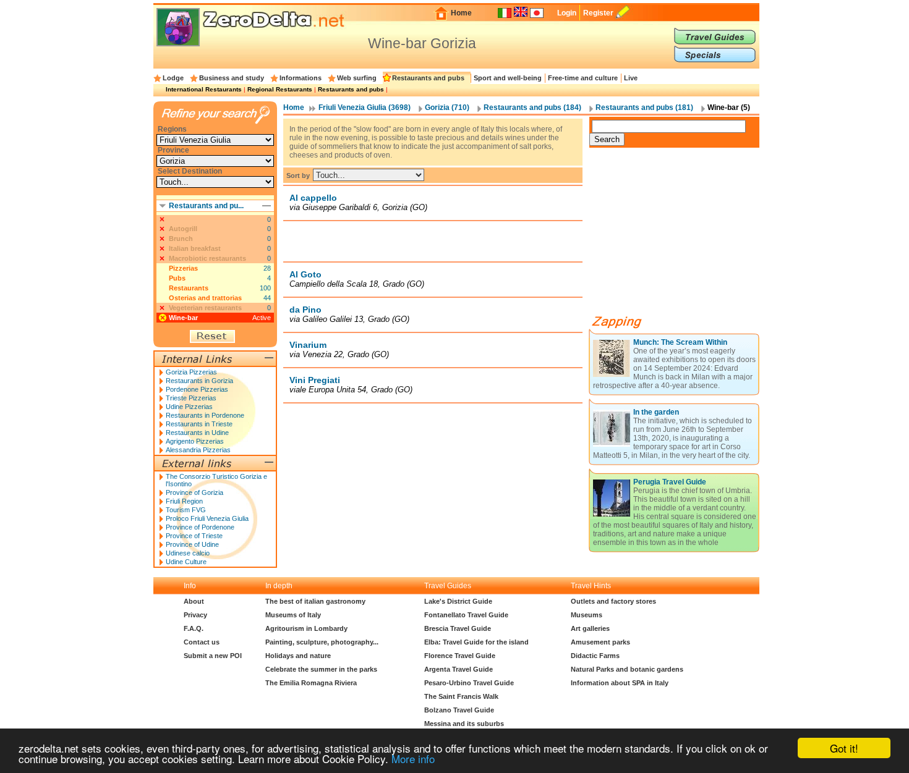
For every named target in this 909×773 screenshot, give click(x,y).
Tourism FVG (186, 509)
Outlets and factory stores (613, 601)
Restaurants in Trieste (199, 424)
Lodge (173, 78)
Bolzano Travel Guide (459, 710)
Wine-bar (183, 317)
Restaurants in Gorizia (199, 380)
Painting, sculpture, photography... (321, 642)
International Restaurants (204, 89)
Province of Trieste (194, 535)
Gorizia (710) (447, 107)
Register (598, 13)
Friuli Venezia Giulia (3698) (364, 107)
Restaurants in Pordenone (205, 415)
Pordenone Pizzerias (197, 389)
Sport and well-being (508, 78)
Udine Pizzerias (189, 406)
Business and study (231, 78)
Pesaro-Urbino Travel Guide (469, 682)
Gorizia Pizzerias (191, 372)
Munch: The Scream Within (680, 342)
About (194, 601)
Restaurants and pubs (428, 78)
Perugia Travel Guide (669, 482)
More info (413, 758)
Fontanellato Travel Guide (466, 615)
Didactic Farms (595, 655)
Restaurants (188, 288)
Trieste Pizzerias (191, 398)
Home (461, 13)
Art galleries (590, 628)
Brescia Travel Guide (457, 628)
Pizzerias (183, 268)
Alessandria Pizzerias (198, 450)
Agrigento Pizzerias (195, 441)
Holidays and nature (298, 655)
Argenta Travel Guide (458, 669)
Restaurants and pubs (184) (532, 107)
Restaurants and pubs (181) (644, 107)
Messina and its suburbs (464, 723)
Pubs (177, 278)
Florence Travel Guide (459, 655)
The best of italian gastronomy (315, 601)
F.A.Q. (193, 628)
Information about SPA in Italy (619, 682)
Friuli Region (184, 501)
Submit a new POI (213, 655)
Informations (301, 78)
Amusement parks (600, 642)
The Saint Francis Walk (461, 696)
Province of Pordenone (200, 527)
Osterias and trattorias (205, 298)
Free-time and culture (583, 78)
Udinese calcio (188, 553)
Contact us (202, 642)
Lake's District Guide (458, 601)
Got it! (844, 748)
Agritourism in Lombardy (306, 628)
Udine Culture (186, 561)
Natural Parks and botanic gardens (627, 669)
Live (631, 78)
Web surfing (357, 78)
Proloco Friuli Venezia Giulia (207, 518)
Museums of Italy (293, 615)
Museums (586, 615)
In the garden (656, 412)
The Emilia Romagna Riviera (311, 682)
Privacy (195, 615)
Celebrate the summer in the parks (321, 669)
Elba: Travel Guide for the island (476, 642)
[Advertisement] (433, 241)
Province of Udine (192, 544)
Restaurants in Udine (197, 432)
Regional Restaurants (279, 89)
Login (566, 13)
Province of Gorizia (194, 492)
